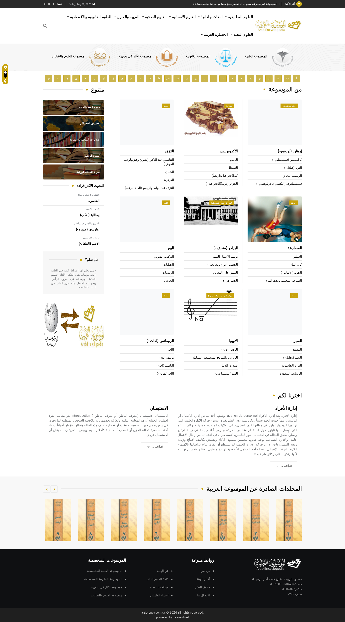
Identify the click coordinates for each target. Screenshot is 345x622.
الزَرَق (169, 151)
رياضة (293, 202)
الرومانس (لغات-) (160, 341)
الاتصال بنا (203, 595)
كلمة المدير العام (158, 579)
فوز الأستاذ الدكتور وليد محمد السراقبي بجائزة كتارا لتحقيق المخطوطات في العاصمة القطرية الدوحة (223, 3)
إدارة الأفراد (286, 408)
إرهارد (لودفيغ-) (290, 151)
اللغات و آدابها (212, 16)
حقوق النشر (202, 587)
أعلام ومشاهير (289, 106)
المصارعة (295, 248)
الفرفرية (169, 180)
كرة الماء (296, 264)
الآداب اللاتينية (92, 209)
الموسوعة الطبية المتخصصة (104, 570)
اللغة (171, 349)
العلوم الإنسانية (184, 16)
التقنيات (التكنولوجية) (88, 194)
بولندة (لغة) (167, 357)
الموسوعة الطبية (256, 56)
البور (170, 248)
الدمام (234, 159)
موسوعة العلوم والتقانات (68, 56)
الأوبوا (233, 341)
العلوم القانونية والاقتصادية (90, 16)
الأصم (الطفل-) (89, 243)
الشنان (169, 172)
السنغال (233, 167)
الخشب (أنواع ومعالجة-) (222, 264)
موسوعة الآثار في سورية (135, 56)
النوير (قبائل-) (293, 167)
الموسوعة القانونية (198, 56)
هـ (67, 78)
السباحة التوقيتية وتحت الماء (284, 280)
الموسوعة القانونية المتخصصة (103, 579)
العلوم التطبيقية (240, 16)
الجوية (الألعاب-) (291, 272)
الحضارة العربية (216, 34)
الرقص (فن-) (229, 349)
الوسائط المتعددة (291, 373)
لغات (165, 295)
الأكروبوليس (229, 151)
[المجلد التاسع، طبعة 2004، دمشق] (91, 520)
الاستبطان (159, 408)
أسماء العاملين (159, 595)
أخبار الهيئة (203, 579)
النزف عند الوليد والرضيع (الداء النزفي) (149, 188)
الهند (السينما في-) (226, 373)
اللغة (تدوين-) (165, 373)
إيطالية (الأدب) (89, 215)
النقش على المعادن (225, 272)
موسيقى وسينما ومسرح (220, 295)
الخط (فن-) (230, 280)
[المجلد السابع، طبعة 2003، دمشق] (157, 520)
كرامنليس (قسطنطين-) (287, 159)
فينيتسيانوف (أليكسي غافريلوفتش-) (279, 183)
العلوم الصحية (156, 16)
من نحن (205, 570)
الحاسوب (93, 201)
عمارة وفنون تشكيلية (221, 202)
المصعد (297, 349)
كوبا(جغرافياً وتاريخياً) (225, 175)
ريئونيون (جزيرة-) (87, 229)
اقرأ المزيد (287, 466)
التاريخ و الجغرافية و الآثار (86, 223)
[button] (54, 489)
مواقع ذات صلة (159, 587)
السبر (298, 341)
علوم (166, 202)
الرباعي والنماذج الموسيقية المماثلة (215, 357)
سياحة (229, 106)
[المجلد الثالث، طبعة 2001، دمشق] (289, 520)
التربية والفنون (128, 16)
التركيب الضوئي (164, 256)
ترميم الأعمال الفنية (225, 256)
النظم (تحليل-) (292, 357)
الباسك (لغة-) (165, 365)
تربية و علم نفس (91, 237)
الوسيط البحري (292, 175)
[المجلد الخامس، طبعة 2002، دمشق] (223, 520)
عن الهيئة (163, 570)
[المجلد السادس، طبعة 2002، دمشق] (190, 520)
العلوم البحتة (243, 34)
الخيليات (168, 264)
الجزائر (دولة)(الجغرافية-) (222, 183)
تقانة (294, 295)
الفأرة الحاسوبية (291, 365)
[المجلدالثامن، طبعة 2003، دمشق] (124, 520)
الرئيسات (168, 272)
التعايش (169, 280)
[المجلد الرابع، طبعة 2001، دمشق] (256, 520)
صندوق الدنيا (230, 365)
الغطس (297, 256)
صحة (166, 106)
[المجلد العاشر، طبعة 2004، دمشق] (58, 520)
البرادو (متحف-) (225, 248)
